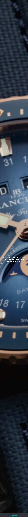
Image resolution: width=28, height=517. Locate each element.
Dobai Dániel (12, 263)
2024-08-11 (16, 263)
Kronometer (14, 0)
